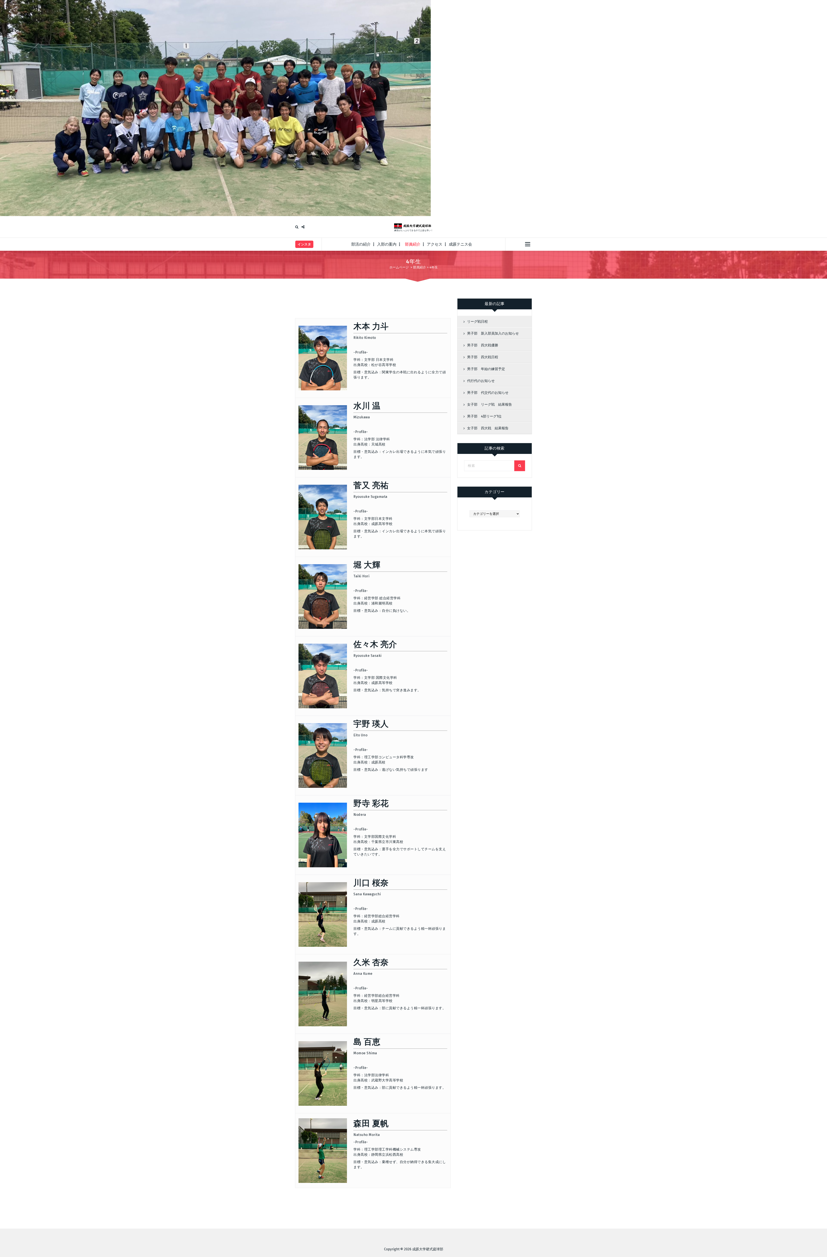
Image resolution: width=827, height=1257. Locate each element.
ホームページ (399, 267)
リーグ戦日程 (477, 321)
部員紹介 (412, 244)
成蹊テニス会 (460, 244)
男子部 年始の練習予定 (486, 369)
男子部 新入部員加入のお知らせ (493, 333)
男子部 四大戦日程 (482, 357)
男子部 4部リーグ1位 (484, 416)
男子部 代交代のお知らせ (487, 393)
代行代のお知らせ (481, 381)
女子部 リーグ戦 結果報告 (489, 404)
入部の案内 (386, 244)
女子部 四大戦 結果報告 (487, 428)
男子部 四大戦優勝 (482, 345)
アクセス (434, 244)
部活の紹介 (361, 244)
